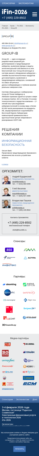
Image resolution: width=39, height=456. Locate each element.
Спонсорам (8, 3)
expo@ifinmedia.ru (19, 194)
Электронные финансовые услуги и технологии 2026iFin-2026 (19, 417)
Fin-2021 (20, 26)
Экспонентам (26, 3)
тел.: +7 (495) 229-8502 (21, 210)
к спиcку (5, 164)
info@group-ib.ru (20, 43)
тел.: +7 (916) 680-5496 (21, 184)
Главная (5, 26)
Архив (12, 26)
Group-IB (14, 28)
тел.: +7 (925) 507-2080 (21, 196)
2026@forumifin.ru (19, 230)
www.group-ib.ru (8, 46)
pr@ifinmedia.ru (18, 208)
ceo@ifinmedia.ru (19, 182)
